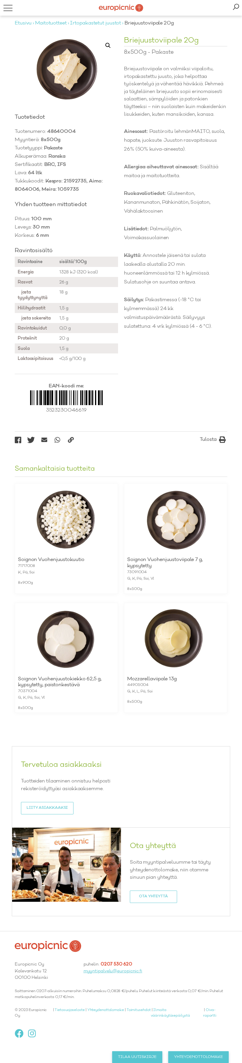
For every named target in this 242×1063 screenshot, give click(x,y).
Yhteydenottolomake (105, 1010)
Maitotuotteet (51, 23)
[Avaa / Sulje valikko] (8, 8)
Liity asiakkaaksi (47, 808)
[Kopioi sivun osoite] (70, 440)
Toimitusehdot (139, 1010)
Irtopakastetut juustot (95, 23)
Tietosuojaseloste (69, 1010)
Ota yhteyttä (153, 896)
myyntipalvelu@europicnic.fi (113, 971)
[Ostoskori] (236, 8)
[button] (108, 45)
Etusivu (23, 23)
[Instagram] (34, 1033)
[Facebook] (21, 1033)
